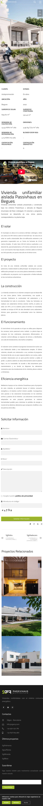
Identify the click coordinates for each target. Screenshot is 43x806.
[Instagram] (41, 524)
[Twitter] (30, 524)
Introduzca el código (11, 501)
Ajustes (26, 802)
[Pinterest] (8, 707)
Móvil (5, 459)
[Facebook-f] (34, 524)
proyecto (15, 47)
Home (6, 47)
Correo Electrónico (11, 439)
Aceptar (6, 802)
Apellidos (7, 449)
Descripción (7, 469)
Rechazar (16, 802)
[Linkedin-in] (37, 524)
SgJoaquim (21, 574)
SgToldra (21, 653)
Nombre (6, 428)
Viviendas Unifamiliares (30, 47)
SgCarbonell (21, 614)
